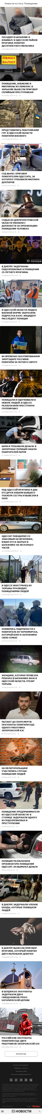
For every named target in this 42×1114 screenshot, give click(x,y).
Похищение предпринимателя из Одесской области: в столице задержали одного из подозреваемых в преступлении (21, 817)
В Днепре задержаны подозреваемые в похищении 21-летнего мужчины (20, 269)
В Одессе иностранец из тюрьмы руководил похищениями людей (17, 588)
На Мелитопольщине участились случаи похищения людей (15, 771)
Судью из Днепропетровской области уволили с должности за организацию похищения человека (20, 224)
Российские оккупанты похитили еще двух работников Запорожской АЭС (21, 1040)
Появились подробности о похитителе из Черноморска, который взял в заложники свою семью (20, 633)
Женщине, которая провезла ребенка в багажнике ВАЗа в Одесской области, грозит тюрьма (20, 679)
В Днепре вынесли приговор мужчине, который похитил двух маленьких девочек (19, 950)
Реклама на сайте (21, 1071)
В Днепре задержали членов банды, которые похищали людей (20, 907)
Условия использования (20, 1065)
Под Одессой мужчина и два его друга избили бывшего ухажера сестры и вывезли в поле (20, 494)
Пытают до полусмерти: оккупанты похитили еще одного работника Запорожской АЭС (18, 726)
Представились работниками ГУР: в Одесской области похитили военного (20, 133)
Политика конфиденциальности (21, 1074)
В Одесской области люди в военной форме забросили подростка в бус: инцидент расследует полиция (19, 314)
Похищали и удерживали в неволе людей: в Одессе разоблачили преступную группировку (19, 404)
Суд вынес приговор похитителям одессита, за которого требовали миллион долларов (20, 178)
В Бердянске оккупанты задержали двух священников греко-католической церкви (17, 996)
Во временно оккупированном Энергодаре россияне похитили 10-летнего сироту (21, 359)
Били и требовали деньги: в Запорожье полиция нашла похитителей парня (19, 449)
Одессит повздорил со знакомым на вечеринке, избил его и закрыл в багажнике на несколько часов (17, 542)
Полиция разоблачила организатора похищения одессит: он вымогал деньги (20, 863)
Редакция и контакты (21, 1068)
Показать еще (21, 1054)
